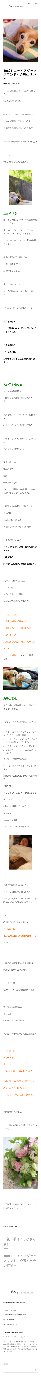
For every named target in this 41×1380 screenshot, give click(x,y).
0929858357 (11, 1319)
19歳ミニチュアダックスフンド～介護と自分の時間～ (20, 1260)
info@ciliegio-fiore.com (17, 1314)
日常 (9, 84)
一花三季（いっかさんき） (19, 1241)
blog (5, 84)
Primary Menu (28, 3)
